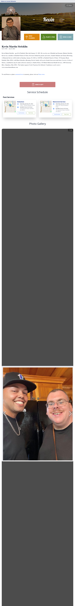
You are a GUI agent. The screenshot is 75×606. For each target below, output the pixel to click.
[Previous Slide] (5, 414)
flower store (41, 74)
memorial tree (19, 74)
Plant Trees (30, 113)
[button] (10, 105)
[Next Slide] (70, 414)
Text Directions (21, 113)
